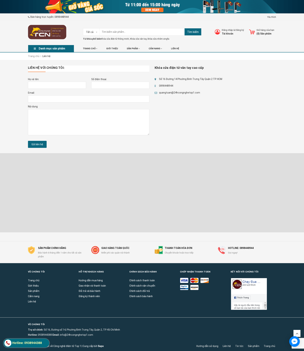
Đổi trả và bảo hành (89, 291)
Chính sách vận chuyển (142, 285)
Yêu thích (271, 17)
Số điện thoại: (99, 79)
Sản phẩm (253, 346)
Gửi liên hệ (37, 144)
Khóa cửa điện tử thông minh (115, 39)
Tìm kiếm (193, 32)
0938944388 (45, 334)
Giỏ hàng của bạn (265, 30)
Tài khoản (227, 33)
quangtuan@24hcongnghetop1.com (179, 92)
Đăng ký (240, 30)
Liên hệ (227, 346)
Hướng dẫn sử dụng (207, 346)
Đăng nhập (227, 30)
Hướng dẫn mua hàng (91, 280)
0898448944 (62, 16)
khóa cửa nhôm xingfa (158, 39)
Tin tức (239, 346)
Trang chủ (269, 346)
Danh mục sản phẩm (52, 48)
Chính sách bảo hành (141, 296)
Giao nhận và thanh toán (92, 285)
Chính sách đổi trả (139, 291)
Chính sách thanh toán (142, 280)
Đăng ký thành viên (89, 296)
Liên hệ (175, 48)
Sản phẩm (132, 48)
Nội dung (33, 106)
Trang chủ (89, 48)
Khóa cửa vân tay (138, 39)
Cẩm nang (155, 48)
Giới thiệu (112, 48)
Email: (31, 92)
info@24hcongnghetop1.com (76, 334)
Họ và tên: (33, 79)
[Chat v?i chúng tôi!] (294, 341)
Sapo (101, 346)
